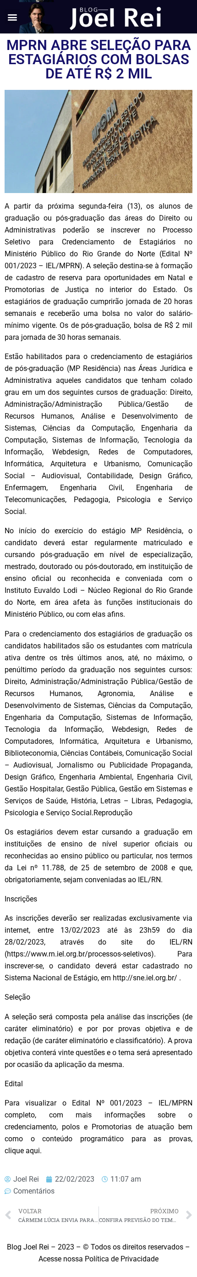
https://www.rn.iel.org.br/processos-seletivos (79, 954)
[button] (12, 16)
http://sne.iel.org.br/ (145, 977)
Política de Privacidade (122, 1259)
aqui (33, 1150)
